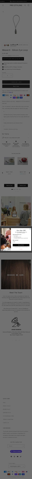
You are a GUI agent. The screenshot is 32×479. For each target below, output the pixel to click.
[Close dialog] (30, 229)
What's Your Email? (15, 240)
